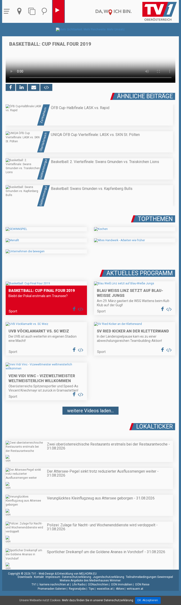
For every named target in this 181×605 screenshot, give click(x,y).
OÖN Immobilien (121, 584)
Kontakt (39, 577)
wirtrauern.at (135, 588)
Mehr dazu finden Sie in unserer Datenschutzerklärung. (98, 600)
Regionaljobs (77, 588)
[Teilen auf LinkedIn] (21, 87)
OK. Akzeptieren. (148, 600)
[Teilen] (34, 87)
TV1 (34, 584)
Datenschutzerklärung (76, 577)
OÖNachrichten (98, 584)
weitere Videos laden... (90, 410)
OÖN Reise (142, 584)
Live (58, 11)
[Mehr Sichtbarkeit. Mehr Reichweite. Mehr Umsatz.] (90, 29)
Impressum (52, 577)
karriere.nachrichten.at (54, 584)
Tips (91, 588)
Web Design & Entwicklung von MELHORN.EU (68, 573)
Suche (45, 11)
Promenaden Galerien (52, 588)
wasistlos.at (105, 588)
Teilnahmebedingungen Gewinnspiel (149, 577)
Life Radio (78, 584)
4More (120, 588)
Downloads (25, 577)
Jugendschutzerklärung (108, 577)
